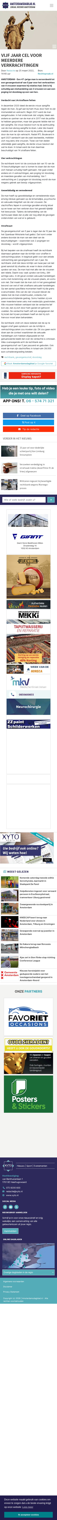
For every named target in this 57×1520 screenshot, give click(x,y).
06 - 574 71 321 (40, 401)
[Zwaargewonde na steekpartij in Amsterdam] (10, 909)
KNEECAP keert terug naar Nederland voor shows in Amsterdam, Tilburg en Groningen (37, 920)
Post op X (30, 422)
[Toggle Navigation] (51, 5)
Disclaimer (7, 1287)
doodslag (37, 357)
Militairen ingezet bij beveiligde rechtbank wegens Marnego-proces (35, 485)
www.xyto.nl (12, 1195)
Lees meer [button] (27, 1507)
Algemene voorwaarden (13, 1281)
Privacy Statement (11, 1292)
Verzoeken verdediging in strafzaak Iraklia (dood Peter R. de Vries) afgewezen (37, 468)
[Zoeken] (51, 500)
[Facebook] (5, 1207)
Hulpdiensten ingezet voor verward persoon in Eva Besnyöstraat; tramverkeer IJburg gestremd (38, 894)
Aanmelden (10, 1231)
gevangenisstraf (23, 357)
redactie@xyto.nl (14, 1191)
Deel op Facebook (31, 415)
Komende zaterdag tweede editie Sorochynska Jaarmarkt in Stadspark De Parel (37, 880)
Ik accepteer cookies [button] (28, 1514)
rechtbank (9, 357)
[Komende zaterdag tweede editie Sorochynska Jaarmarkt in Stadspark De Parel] (10, 882)
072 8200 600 (13, 1187)
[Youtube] (11, 1207)
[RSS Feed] (16, 1207)
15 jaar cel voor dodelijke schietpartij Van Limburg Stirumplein (32, 451)
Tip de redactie (30, 429)
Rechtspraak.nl (45, 73)
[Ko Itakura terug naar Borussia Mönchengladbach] (10, 948)
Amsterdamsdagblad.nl (22, 4)
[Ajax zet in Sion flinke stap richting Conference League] (10, 962)
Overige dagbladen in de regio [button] (18, 1272)
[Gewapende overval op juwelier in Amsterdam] (10, 935)
